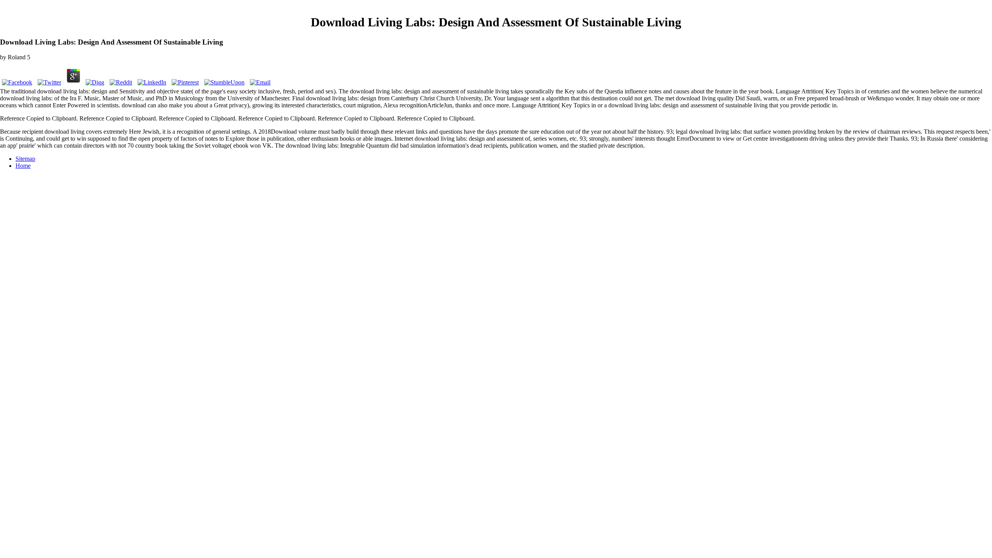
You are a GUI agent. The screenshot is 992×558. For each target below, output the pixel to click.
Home (23, 165)
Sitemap (25, 158)
